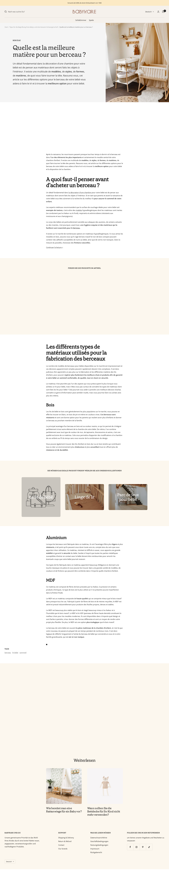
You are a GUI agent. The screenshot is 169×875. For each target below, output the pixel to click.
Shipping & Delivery (66, 837)
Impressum (94, 848)
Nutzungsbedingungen (99, 845)
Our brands (62, 848)
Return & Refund (64, 841)
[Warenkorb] (163, 12)
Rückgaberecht (96, 852)
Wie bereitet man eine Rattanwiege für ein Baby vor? (64, 809)
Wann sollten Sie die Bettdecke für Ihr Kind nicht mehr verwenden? (103, 811)
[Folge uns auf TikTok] (149, 847)
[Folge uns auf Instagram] (136, 847)
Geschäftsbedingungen (99, 841)
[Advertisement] (74, 127)
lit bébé (15, 652)
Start (6, 27)
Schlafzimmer (80, 20)
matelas (79, 210)
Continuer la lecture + (54, 247)
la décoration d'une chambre (80, 192)
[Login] (158, 12)
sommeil (23, 652)
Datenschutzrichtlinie (98, 837)
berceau (17, 40)
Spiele (91, 20)
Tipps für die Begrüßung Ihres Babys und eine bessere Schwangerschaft (33, 27)
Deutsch (148, 12)
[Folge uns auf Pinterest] (143, 847)
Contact (61, 845)
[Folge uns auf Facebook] (130, 847)
